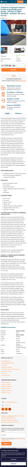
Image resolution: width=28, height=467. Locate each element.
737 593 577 (8, 405)
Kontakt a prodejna (6, 371)
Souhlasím (13, 463)
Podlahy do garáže (6, 382)
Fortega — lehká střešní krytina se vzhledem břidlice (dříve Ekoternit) (12, 416)
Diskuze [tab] (18, 113)
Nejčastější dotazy (6, 361)
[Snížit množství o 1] (18, 65)
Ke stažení (4, 365)
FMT (6, 18)
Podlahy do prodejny (6, 390)
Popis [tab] (7, 113)
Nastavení (13, 459)
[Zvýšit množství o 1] (25, 65)
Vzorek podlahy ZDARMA (7, 363)
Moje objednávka (5, 375)
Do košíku (13, 70)
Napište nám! (21, 80)
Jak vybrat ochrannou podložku (9, 420)
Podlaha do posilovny (6, 386)
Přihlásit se (6, 443)
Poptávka (20, 1)
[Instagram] (6, 409)
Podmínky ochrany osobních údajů (10, 369)
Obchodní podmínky (6, 367)
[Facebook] (2, 409)
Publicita (3, 373)
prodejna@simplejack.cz (11, 402)
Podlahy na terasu (6, 392)
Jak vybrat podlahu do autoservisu (10, 422)
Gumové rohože (20, 331)
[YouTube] (9, 409)
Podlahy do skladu (6, 384)
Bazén (17, 334)
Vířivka (22, 334)
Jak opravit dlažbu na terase (8, 418)
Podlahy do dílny (5, 388)
